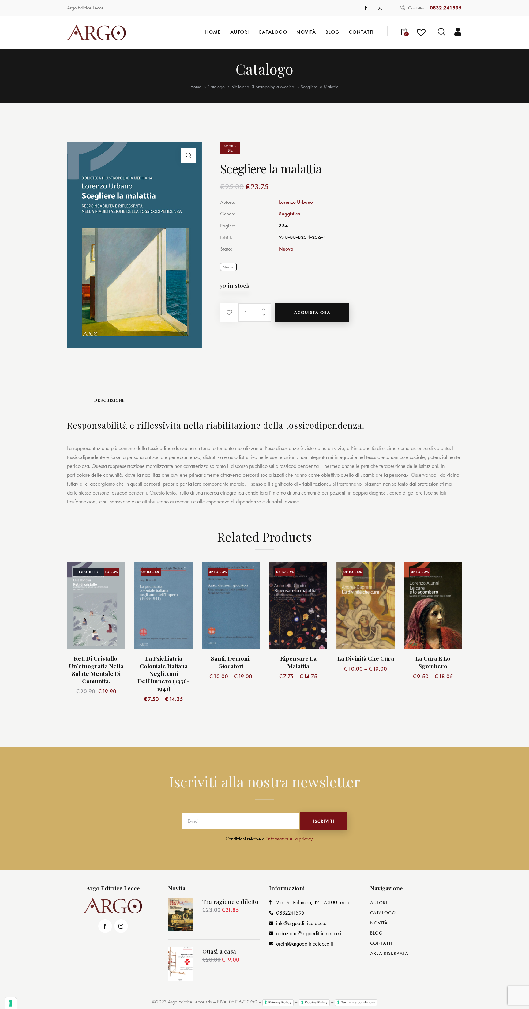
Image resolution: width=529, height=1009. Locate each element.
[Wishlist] (422, 34)
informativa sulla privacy (290, 839)
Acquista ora (312, 312)
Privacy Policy (279, 1002)
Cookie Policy (316, 1002)
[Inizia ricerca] (441, 32)
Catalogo (216, 87)
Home (195, 87)
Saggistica (289, 213)
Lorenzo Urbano (296, 202)
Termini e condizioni (358, 1002)
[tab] (109, 400)
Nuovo (286, 248)
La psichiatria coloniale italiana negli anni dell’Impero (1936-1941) (163, 673)
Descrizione (109, 400)
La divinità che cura (365, 658)
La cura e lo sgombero (432, 662)
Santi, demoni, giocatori (231, 662)
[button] (229, 312)
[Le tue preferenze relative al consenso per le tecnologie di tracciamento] (11, 1003)
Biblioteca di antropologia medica (262, 87)
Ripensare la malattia (298, 662)
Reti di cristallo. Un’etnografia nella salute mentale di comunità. (96, 669)
